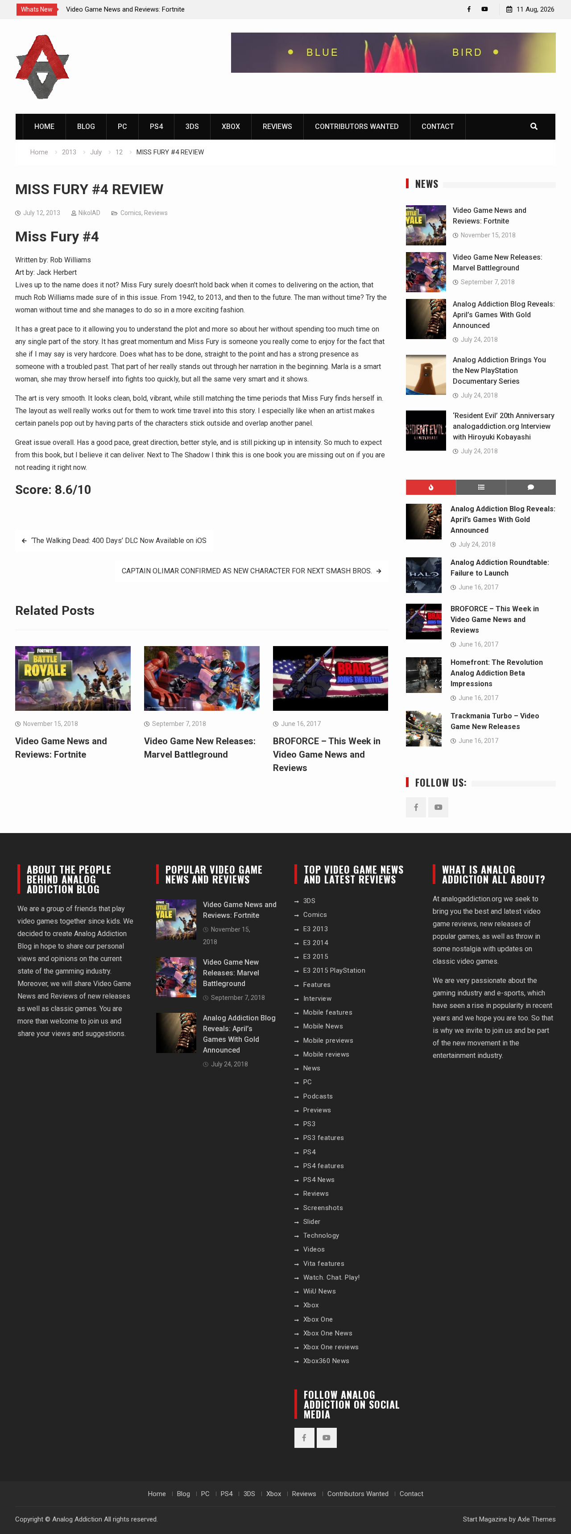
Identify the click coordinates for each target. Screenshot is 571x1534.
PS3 (309, 1124)
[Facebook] (469, 9)
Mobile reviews (326, 1054)
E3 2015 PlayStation (334, 970)
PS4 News (319, 1180)
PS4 (156, 126)
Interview (317, 999)
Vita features (324, 1264)
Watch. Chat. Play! (331, 1277)
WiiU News (319, 1291)
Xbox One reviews (331, 1347)
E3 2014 (315, 943)
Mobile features (328, 1012)
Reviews (277, 126)
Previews (317, 1110)
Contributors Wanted (357, 126)
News (312, 1068)
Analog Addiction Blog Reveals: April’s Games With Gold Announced (504, 315)
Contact (438, 126)
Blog (86, 126)
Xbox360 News (326, 1361)
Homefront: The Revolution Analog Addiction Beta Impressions (497, 673)
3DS (192, 126)
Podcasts (318, 1096)
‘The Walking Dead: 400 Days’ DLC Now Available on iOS (119, 540)
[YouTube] (484, 9)
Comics (130, 212)
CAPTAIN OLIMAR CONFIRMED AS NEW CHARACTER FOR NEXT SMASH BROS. (247, 571)
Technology (321, 1235)
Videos (314, 1249)
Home (44, 126)
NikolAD (89, 212)
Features (317, 985)
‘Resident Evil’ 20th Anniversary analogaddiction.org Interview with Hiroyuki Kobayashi (503, 426)
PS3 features (323, 1138)
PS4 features (323, 1166)
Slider (312, 1222)
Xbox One (318, 1319)
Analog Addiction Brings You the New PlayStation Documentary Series (499, 371)
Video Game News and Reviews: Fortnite (125, 9)
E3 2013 (315, 929)
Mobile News (323, 1026)
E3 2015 (315, 957)
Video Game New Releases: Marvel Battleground (231, 973)
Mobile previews (328, 1040)
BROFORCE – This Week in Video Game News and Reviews (327, 754)
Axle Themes (536, 1519)
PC (122, 126)
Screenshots (323, 1208)
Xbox (231, 126)
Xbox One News (328, 1333)
